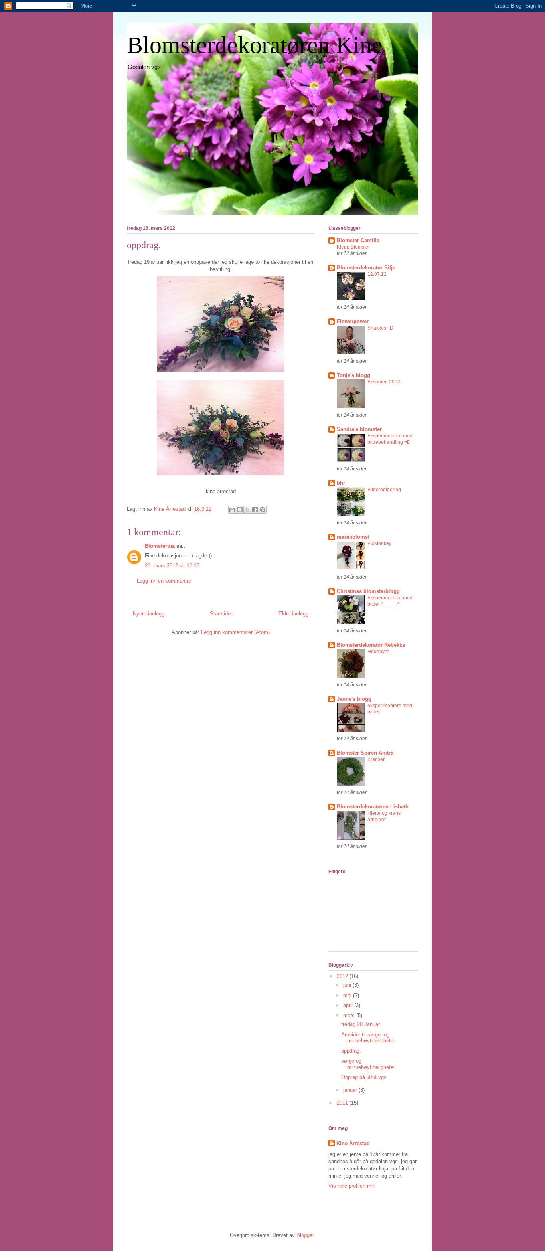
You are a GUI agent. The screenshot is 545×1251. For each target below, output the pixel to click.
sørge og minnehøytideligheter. (368, 1064)
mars (349, 1015)
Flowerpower (353, 321)
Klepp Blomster (353, 247)
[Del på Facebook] (255, 510)
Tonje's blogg (353, 375)
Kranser (376, 759)
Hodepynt (378, 651)
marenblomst (353, 537)
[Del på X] (247, 510)
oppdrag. (351, 1051)
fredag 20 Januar (360, 1024)
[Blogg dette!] (240, 510)
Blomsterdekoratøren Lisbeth (373, 807)
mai (348, 995)
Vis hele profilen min (351, 1186)
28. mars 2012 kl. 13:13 (172, 566)
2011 (343, 1103)
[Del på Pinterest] (263, 510)
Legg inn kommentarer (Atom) (235, 632)
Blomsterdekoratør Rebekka (371, 645)
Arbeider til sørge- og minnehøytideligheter (368, 1038)
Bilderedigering (384, 489)
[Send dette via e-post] (232, 510)
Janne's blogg (354, 699)
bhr (341, 483)
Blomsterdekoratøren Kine (255, 45)
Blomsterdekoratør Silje (366, 268)
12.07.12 (377, 274)
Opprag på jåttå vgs (364, 1077)
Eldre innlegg (293, 614)
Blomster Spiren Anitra (365, 753)
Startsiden (221, 614)
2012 (343, 976)
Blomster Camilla (358, 240)
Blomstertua (160, 546)
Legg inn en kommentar (164, 581)
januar (351, 1090)
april (348, 1005)
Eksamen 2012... (385, 382)
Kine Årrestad (353, 1143)
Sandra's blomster (359, 429)
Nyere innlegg (148, 614)
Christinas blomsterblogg (368, 591)
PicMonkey (379, 543)
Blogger (305, 1235)
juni (348, 985)
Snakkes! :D (380, 328)
